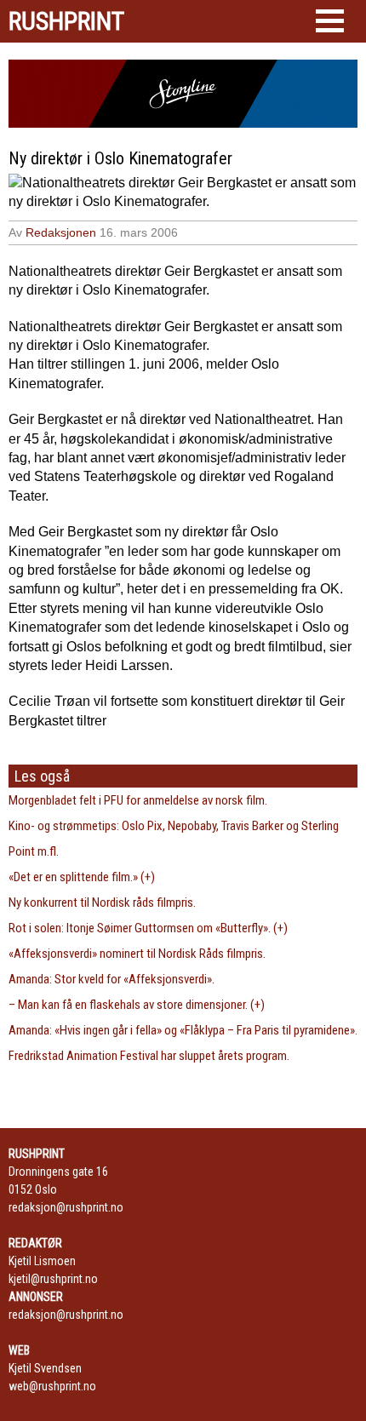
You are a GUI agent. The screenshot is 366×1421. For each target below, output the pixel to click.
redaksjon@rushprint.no (66, 1207)
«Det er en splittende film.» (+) (82, 877)
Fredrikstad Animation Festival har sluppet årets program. (149, 1055)
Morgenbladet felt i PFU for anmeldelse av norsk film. (138, 800)
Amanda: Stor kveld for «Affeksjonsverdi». (111, 979)
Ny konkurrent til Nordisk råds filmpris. (102, 902)
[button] (330, 21)
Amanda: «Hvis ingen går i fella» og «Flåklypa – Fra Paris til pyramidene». (183, 1030)
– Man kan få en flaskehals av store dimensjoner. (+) (137, 1004)
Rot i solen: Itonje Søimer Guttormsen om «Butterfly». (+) (148, 928)
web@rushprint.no (52, 1386)
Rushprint (66, 21)
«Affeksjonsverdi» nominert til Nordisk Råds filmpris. (137, 953)
